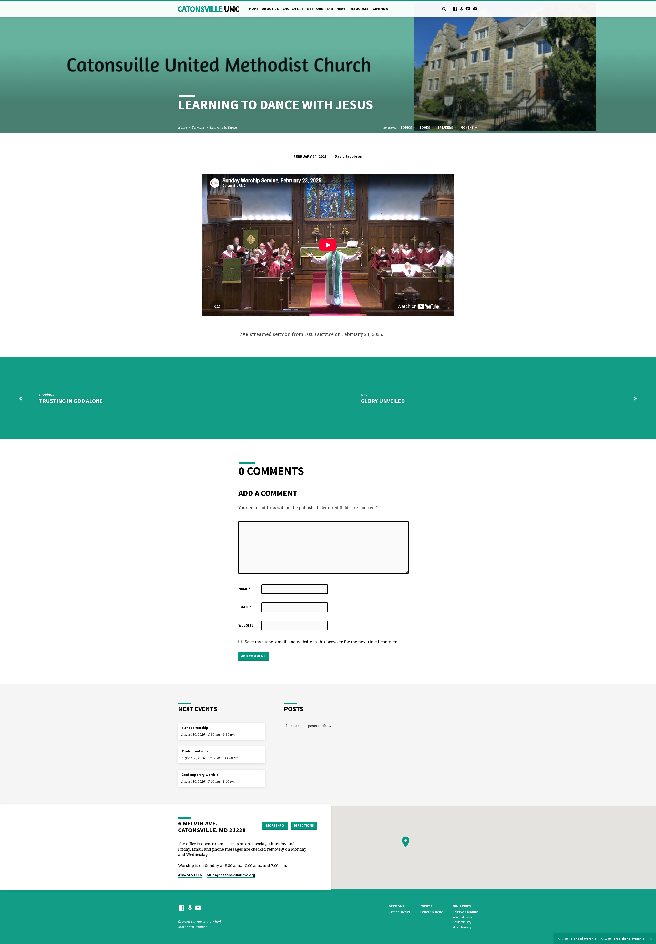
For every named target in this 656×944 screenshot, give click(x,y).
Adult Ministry (462, 922)
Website (246, 625)
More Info (275, 825)
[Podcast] (461, 8)
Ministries (462, 906)
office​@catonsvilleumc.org (231, 875)
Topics (407, 127)
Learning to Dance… (225, 127)
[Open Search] (444, 9)
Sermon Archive (399, 912)
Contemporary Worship (200, 774)
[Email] (475, 8)
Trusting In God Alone (71, 401)
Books (425, 127)
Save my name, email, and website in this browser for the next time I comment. (322, 642)
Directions (304, 825)
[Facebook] (455, 8)
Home (253, 9)
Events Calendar (431, 912)
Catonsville (208, 9)
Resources (359, 9)
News (341, 9)
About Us (270, 9)
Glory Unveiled (383, 401)
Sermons (198, 127)
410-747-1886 (190, 875)
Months (467, 127)
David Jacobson (348, 156)
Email (244, 606)
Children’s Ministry (465, 912)
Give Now (380, 9)
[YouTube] (468, 8)
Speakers (446, 127)
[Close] (650, 939)
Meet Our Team (320, 9)
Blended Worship (195, 728)
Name (244, 588)
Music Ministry (462, 927)
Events (426, 906)
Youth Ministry (462, 917)
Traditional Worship (197, 751)
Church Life (293, 9)
